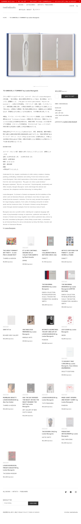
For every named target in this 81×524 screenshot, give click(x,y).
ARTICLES (22, 10)
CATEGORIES (30, 5)
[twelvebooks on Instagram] (76, 492)
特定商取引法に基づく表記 (10, 512)
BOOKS (21, 5)
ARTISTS (41, 5)
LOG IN (71, 6)
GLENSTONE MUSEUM (70, 122)
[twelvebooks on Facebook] (71, 492)
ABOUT (29, 10)
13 (47, 86)
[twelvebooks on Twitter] (66, 492)
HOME (5, 18)
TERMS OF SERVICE (34, 512)
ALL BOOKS (6, 492)
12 (46, 86)
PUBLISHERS (49, 5)
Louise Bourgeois (10, 228)
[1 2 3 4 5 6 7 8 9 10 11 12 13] (40, 55)
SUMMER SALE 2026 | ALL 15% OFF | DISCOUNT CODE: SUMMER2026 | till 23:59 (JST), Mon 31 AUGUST (38, 2)
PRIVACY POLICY (22, 512)
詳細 (4, 167)
